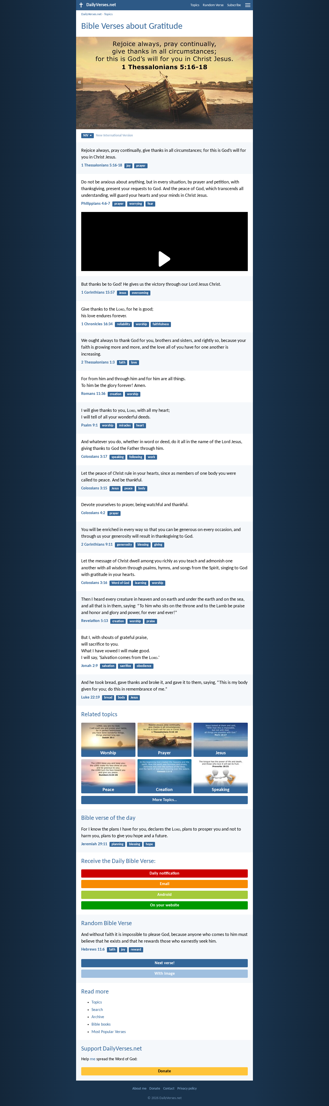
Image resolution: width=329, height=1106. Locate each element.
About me (139, 1089)
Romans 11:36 (93, 394)
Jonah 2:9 (89, 666)
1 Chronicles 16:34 (97, 324)
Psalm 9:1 (89, 425)
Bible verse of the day (108, 818)
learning (140, 583)
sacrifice (125, 666)
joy (128, 166)
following (135, 457)
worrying (135, 204)
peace (128, 488)
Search (97, 1010)
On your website (164, 905)
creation (115, 394)
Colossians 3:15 (94, 488)
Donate (164, 1071)
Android (164, 895)
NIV (85, 135)
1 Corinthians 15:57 (98, 293)
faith (122, 362)
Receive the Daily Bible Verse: (118, 861)
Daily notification (164, 873)
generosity (124, 544)
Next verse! (165, 963)
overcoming (140, 293)
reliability (123, 324)
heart (140, 425)
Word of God (120, 583)
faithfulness (161, 324)
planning (117, 844)
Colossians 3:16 (94, 583)
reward (136, 949)
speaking (118, 457)
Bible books (101, 1025)
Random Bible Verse (106, 924)
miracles (125, 425)
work (151, 457)
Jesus (122, 293)
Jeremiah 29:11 (94, 844)
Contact (169, 1089)
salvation (108, 666)
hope (149, 844)
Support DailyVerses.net (111, 1049)
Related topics (99, 715)
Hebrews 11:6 (93, 949)
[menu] (248, 7)
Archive (98, 1017)
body (141, 488)
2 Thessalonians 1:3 (98, 362)
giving (158, 544)
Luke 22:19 (90, 697)
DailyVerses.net (91, 14)
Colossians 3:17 (94, 457)
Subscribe (234, 5)
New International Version (114, 135)
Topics (194, 5)
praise (151, 621)
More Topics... (164, 800)
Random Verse (213, 5)
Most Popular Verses (109, 1032)
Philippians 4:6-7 (95, 204)
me (92, 1059)
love (134, 362)
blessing (143, 544)
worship (141, 324)
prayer (140, 166)
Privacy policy (187, 1089)
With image (164, 974)
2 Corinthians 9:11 (97, 545)
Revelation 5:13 (94, 621)
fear (150, 204)
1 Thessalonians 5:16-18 (101, 165)
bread (108, 697)
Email (164, 884)
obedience (144, 666)
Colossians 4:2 (93, 513)
